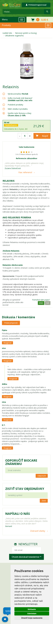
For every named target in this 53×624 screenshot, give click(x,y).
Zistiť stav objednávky (24, 488)
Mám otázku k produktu (18, 109)
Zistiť (44, 500)
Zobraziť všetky (37, 530)
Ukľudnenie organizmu (14, 35)
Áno (41, 303)
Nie (47, 303)
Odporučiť (42, 475)
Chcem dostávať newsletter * (26, 556)
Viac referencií (25, 172)
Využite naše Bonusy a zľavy (19, 114)
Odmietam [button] (31, 613)
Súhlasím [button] (32, 609)
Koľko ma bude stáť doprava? (20, 98)
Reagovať (7, 343)
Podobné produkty (15, 104)
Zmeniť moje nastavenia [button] (31, 618)
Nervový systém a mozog (26, 33)
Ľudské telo (7, 33)
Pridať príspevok (11, 323)
